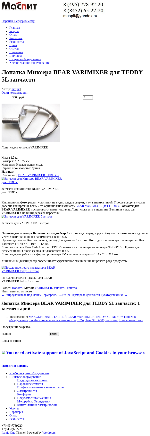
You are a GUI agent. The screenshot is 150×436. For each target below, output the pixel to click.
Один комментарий (15, 92)
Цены (13, 45)
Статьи (14, 48)
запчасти (59, 287)
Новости (17, 287)
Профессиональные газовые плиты (40, 387)
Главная (14, 27)
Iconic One (8, 432)
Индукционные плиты (32, 380)
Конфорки (24, 394)
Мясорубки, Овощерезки (33, 401)
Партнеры (16, 52)
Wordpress (48, 432)
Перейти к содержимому (18, 21)
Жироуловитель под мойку (21, 295)
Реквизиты (16, 41)
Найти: (6, 333)
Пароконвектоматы (30, 383)
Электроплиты (27, 390)
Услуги (14, 31)
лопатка (72, 287)
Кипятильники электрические (37, 405)
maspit (16, 89)
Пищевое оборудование (25, 59)
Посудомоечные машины (34, 398)
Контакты (15, 38)
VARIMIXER (43, 287)
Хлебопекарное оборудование (29, 62)
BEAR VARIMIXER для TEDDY (97, 206)
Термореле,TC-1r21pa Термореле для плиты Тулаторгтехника (84, 295)
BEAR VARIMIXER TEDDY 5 (38, 175)
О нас (13, 34)
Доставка (15, 55)
